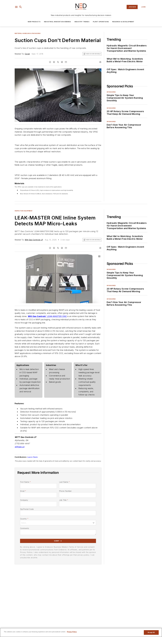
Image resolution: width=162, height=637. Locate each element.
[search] (20, 7)
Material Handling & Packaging (27, 33)
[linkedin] (54, 62)
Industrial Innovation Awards (57, 22)
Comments (24, 528)
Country (24, 519)
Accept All (151, 632)
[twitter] (58, 62)
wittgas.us (19, 447)
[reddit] (62, 62)
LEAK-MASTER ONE (57, 316)
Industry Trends (81, 22)
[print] (100, 62)
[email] (66, 62)
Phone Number (65, 491)
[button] (16, 7)
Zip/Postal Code (27, 509)
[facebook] (50, 62)
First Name (25, 482)
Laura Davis (32, 457)
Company (24, 500)
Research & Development (123, 22)
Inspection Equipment (24, 211)
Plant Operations (101, 22)
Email (23, 491)
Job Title (63, 500)
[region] (81, 632)
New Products (34, 22)
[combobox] (58, 522)
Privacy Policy (72, 632)
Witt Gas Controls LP (34, 240)
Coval (27, 54)
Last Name (64, 482)
